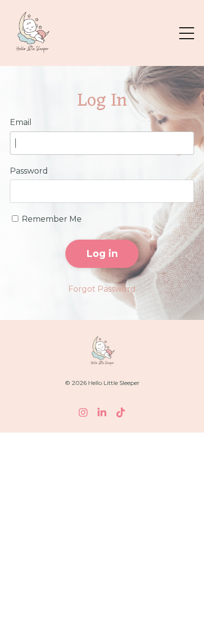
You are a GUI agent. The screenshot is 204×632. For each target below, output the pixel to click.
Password (29, 171)
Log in (102, 253)
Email (21, 122)
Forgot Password (102, 289)
